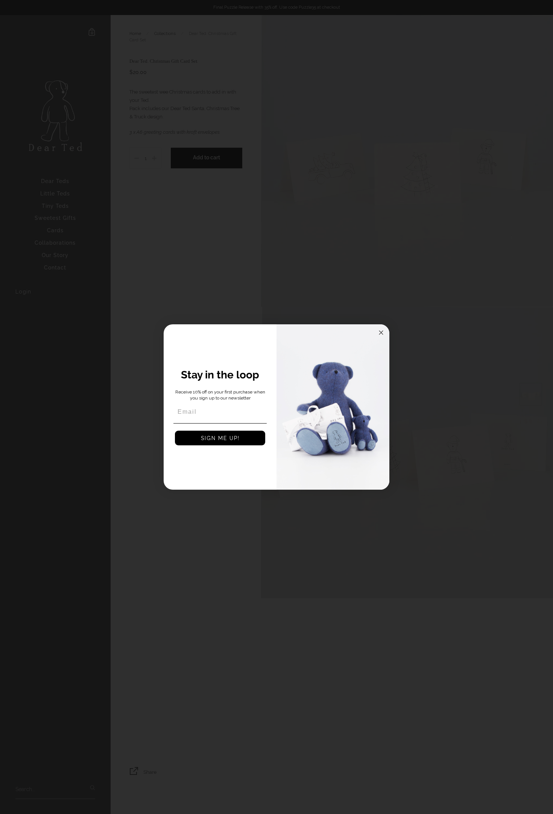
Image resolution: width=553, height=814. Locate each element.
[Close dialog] (381, 332)
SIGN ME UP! (220, 438)
